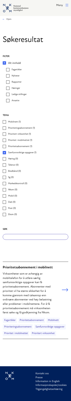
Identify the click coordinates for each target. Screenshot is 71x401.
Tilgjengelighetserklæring (49, 389)
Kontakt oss (42, 373)
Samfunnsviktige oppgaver (50, 326)
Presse (39, 377)
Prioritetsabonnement (32, 320)
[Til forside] (20, 376)
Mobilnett (53, 320)
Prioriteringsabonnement (17, 326)
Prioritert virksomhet (43, 333)
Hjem (8, 19)
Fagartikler (10, 320)
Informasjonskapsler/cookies (51, 385)
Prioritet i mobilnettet (16, 333)
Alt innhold (14, 63)
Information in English (48, 381)
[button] (62, 5)
